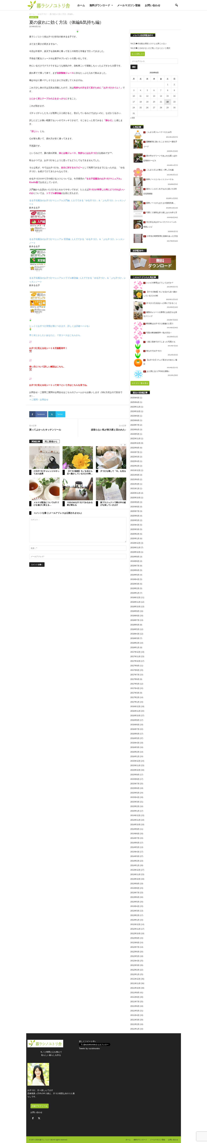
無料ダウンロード (100, 5)
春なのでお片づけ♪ (154, 351)
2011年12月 (135, 979)
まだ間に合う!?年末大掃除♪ (158, 371)
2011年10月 (135, 988)
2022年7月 (134, 452)
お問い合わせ (152, 5)
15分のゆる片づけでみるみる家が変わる (80, 503)
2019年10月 (135, 552)
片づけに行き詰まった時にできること (161, 303)
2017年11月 (135, 656)
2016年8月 (134, 725)
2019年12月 (135, 543)
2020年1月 (134, 538)
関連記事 (36, 441)
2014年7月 (134, 838)
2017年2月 (134, 697)
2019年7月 (134, 566)
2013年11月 (135, 874)
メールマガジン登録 (128, 5)
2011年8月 (134, 997)
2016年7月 (134, 729)
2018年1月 (134, 647)
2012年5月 (134, 956)
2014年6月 (134, 843)
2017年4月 (134, 688)
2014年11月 (135, 820)
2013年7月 (134, 893)
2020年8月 (134, 507)
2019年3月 (134, 584)
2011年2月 (134, 1024)
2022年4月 (134, 461)
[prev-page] (121, 444)
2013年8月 (134, 888)
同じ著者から (51, 441)
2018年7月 (134, 620)
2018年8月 (134, 616)
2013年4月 (134, 906)
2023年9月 (134, 416)
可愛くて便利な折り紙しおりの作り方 (161, 212)
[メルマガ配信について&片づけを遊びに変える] (44, 489)
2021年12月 (135, 470)
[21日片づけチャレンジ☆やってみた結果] (44, 457)
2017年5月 (134, 684)
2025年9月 (134, 398)
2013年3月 (134, 911)
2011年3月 (134, 1020)
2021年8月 (134, 479)
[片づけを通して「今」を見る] (111, 457)
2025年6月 (134, 402)
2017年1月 (134, 702)
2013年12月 (135, 870)
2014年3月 (134, 856)
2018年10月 (135, 607)
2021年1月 (134, 489)
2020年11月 (135, 493)
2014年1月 (134, 865)
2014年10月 (135, 824)
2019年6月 (134, 570)
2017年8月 (134, 670)
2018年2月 (134, 643)
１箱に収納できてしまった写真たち (160, 342)
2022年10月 (135, 443)
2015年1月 (134, 811)
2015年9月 (134, 775)
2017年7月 (134, 675)
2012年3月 (134, 965)
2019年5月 (134, 575)
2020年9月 (134, 502)
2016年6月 (134, 734)
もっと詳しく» (138, 54)
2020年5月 (134, 520)
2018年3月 (134, 638)
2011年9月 (134, 992)
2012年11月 (135, 929)
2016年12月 (135, 706)
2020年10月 (135, 498)
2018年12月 (135, 597)
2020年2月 (134, 534)
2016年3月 (134, 747)
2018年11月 (135, 602)
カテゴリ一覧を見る (140, 383)
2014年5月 (134, 847)
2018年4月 (134, 634)
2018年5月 (134, 629)
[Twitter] (39, 1118)
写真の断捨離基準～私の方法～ (159, 333)
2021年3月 (134, 484)
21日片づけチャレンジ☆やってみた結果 (46, 472)
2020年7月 (134, 511)
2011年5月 (134, 1011)
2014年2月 (134, 861)
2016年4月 (134, 743)
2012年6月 (134, 952)
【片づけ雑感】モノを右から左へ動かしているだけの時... (80, 472)
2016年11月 (135, 711)
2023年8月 (134, 420)
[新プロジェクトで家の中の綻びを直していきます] (111, 489)
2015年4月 (134, 797)
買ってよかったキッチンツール (45, 429)
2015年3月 (134, 802)
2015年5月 (134, 793)
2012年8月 (134, 943)
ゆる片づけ (42, 14)
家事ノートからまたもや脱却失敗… (160, 203)
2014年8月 (134, 834)
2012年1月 (134, 974)
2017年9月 (134, 666)
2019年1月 (134, 593)
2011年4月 (134, 1015)
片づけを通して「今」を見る (113, 471)
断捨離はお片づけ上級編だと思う (160, 324)
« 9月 (132, 118)
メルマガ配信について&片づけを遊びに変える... (46, 503)
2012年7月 (134, 947)
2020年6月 (134, 516)
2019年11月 (135, 548)
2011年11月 (135, 983)
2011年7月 (134, 1002)
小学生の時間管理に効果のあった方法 (162, 236)
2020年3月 (134, 529)
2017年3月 (134, 693)
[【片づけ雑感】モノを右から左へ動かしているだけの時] (78, 457)
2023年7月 (134, 425)
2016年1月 (134, 756)
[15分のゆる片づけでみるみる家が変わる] (78, 489)
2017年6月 (134, 679)
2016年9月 (134, 720)
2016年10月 (135, 716)
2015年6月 (134, 788)
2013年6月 (134, 897)
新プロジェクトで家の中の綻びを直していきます (113, 503)
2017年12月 (135, 652)
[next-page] (124, 444)
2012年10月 (135, 933)
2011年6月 (134, 1006)
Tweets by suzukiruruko (89, 1048)
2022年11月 (135, 439)
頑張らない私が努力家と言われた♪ (108, 429)
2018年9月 (134, 611)
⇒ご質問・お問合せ (38, 399)
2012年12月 (135, 924)
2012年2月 (134, 970)
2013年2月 (134, 915)
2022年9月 (134, 448)
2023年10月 (135, 411)
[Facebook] (33, 1118)
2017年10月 (135, 661)
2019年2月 (134, 588)
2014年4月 (134, 852)
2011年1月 (134, 1029)
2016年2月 (134, 752)
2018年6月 (134, 625)
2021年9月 (134, 475)
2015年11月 (135, 765)
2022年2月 (134, 466)
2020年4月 (134, 525)
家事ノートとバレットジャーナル (160, 179)
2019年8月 (134, 561)
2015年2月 (134, 806)
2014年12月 (135, 815)
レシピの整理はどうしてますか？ (160, 283)
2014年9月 (134, 829)
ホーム (81, 5)
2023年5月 (134, 434)
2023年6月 (134, 429)
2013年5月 (134, 902)
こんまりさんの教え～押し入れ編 (160, 170)
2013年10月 (135, 879)
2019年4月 (134, 579)
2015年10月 (135, 770)
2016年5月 (134, 738)
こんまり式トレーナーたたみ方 (159, 132)
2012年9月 (134, 938)
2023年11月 (135, 407)
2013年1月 (134, 920)
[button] (176, 5)
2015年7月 (134, 784)
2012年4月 (134, 961)
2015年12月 (135, 761)
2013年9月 (134, 884)
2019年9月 (134, 557)
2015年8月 (134, 779)
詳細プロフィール (39, 1106)
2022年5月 (134, 457)
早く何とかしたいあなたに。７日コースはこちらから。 (55, 335)
